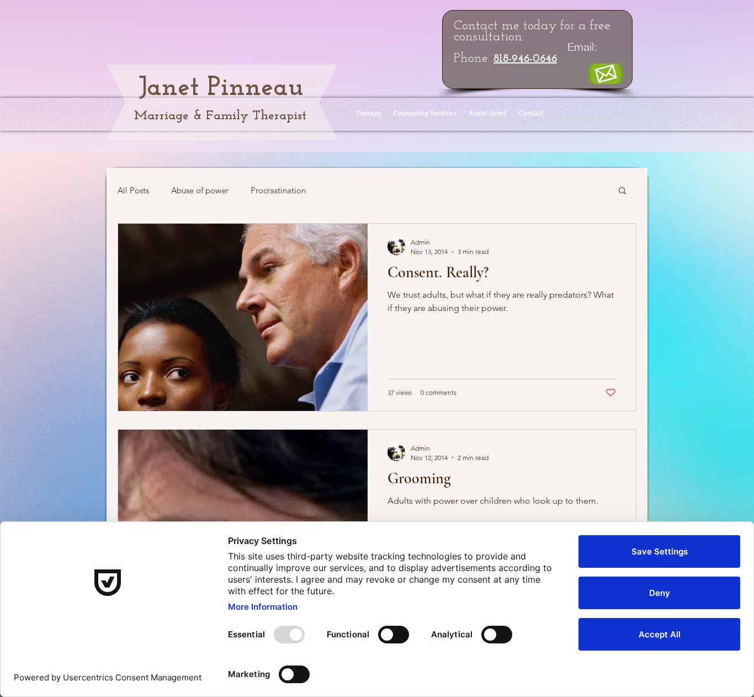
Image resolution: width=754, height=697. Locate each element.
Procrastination (278, 190)
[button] (622, 191)
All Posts (133, 190)
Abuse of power (200, 190)
